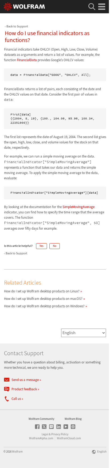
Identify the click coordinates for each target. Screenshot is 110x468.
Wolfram (17, 451)
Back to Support (17, 26)
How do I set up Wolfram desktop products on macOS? (43, 298)
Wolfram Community (41, 419)
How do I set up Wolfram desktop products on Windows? (44, 306)
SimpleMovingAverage (78, 207)
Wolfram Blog (73, 419)
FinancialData (27, 60)
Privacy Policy (59, 434)
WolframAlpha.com (41, 438)
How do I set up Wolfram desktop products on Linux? (42, 291)
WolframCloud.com (69, 438)
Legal (45, 434)
